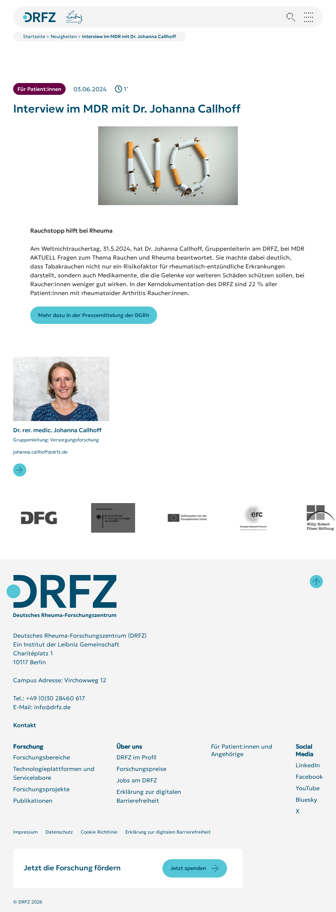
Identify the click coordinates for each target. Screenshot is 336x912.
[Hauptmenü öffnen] (308, 17)
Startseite (34, 36)
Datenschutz (59, 832)
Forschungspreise (141, 769)
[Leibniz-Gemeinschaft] (74, 17)
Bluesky (306, 799)
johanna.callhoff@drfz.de (40, 452)
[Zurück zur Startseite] (39, 17)
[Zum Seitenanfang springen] (316, 581)
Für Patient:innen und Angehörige (241, 750)
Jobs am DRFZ (136, 780)
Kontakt (24, 725)
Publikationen (32, 800)
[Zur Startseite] (61, 596)
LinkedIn (308, 765)
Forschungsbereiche (41, 757)
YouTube (308, 788)
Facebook (309, 776)
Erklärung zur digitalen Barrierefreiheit (168, 832)
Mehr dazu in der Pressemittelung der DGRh (93, 315)
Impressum (25, 832)
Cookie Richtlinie (99, 832)
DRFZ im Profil (136, 757)
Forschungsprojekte (41, 789)
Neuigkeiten (64, 36)
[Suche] (290, 17)
